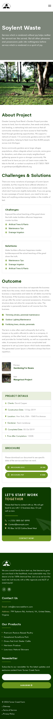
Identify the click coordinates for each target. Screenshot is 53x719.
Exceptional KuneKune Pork (16, 637)
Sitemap (6, 706)
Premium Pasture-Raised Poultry (18, 633)
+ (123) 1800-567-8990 (19, 520)
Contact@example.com (18, 524)
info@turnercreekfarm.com (20, 607)
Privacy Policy (9, 714)
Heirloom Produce (12, 645)
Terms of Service (10, 710)
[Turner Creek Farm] (6, 6)
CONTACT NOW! (26, 538)
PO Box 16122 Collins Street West (22, 528)
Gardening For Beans (24, 368)
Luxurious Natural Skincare (16, 649)
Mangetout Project (23, 379)
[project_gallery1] (26, 83)
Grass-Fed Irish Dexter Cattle (17, 641)
